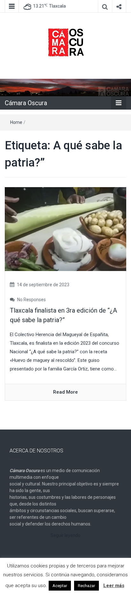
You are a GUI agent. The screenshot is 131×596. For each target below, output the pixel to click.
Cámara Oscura (26, 103)
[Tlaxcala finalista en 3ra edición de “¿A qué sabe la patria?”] (65, 229)
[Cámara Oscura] (65, 87)
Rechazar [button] (86, 585)
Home (16, 122)
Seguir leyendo (65, 535)
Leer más (113, 585)
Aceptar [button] (59, 585)
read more (65, 392)
